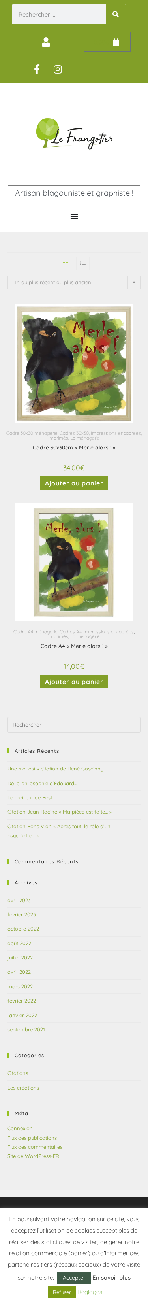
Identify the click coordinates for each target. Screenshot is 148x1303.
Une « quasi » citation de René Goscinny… (56, 768)
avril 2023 (19, 900)
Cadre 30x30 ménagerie (32, 433)
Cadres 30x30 (74, 433)
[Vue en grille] (65, 263)
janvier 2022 (22, 1015)
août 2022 (19, 943)
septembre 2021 (26, 1029)
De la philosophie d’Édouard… (42, 783)
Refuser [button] (62, 1292)
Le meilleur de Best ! (30, 797)
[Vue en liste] (83, 263)
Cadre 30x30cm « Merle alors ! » (74, 447)
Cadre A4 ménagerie (35, 632)
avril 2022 (19, 972)
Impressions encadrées (116, 433)
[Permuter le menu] (74, 216)
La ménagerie (85, 438)
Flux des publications (32, 1138)
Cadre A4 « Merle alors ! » (74, 646)
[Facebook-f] (37, 69)
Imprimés (58, 438)
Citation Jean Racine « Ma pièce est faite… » (59, 811)
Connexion (20, 1128)
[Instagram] (58, 69)
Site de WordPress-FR (33, 1156)
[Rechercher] (116, 14)
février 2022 (21, 1000)
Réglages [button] (89, 1291)
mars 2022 (20, 986)
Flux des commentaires (34, 1147)
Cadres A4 (71, 632)
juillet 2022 (20, 957)
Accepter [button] (74, 1277)
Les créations (23, 1087)
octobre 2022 (23, 928)
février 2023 (21, 914)
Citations (17, 1073)
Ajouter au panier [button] (74, 483)
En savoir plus (111, 1277)
